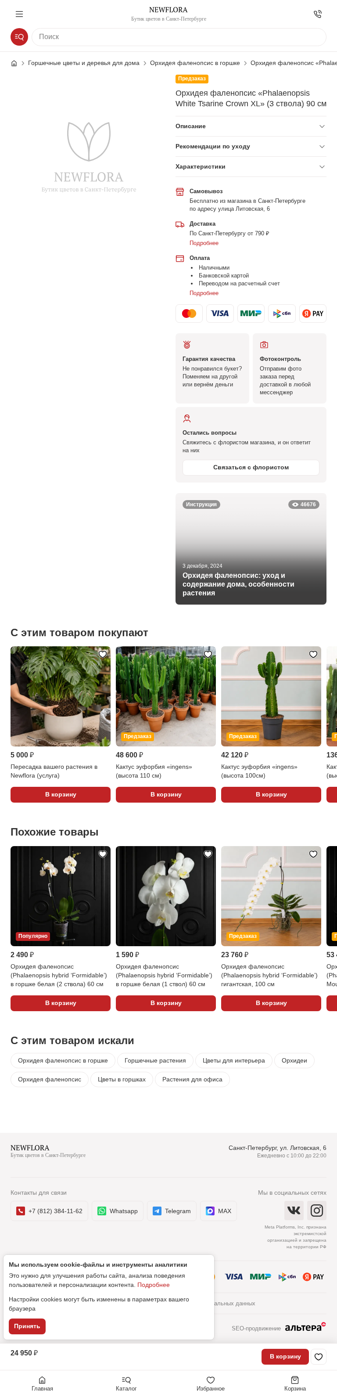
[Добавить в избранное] (318, 1357)
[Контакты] (317, 14)
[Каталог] (19, 37)
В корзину (285, 1356)
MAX (224, 1210)
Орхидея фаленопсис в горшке (63, 1060)
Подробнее (204, 243)
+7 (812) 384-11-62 (55, 1210)
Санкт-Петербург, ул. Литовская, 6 (277, 1147)
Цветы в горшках (122, 1079)
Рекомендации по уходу (213, 146)
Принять (27, 1326)
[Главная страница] (18, 63)
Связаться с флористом (251, 467)
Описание (191, 126)
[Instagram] (316, 1210)
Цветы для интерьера (234, 1060)
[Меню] (19, 14)
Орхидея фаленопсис (49, 1079)
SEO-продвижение (256, 1328)
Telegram (178, 1210)
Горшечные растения (155, 1060)
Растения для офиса (192, 1079)
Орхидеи (294, 1060)
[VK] (294, 1210)
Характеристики (201, 166)
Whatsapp (124, 1210)
